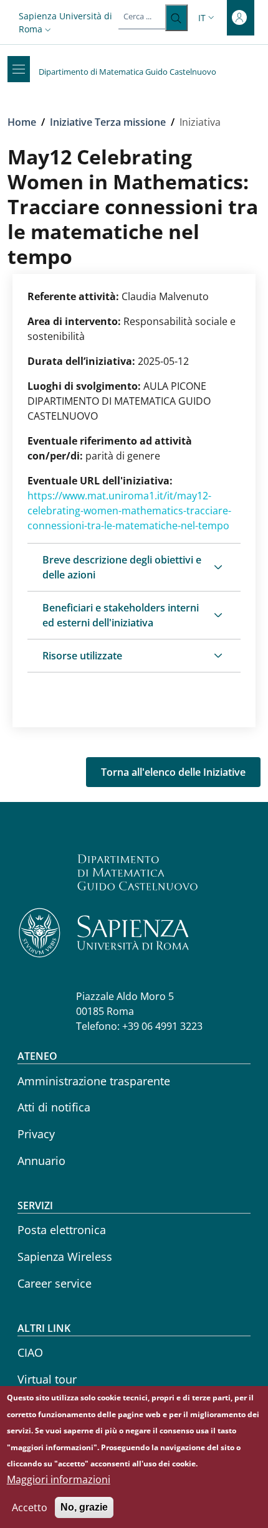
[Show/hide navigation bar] (18, 69)
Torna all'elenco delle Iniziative (173, 772)
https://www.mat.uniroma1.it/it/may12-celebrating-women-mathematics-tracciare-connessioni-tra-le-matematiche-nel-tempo (129, 510)
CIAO (30, 1352)
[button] (68, 22)
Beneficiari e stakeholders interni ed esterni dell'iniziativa (120, 615)
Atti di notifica (53, 1107)
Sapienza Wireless (64, 1256)
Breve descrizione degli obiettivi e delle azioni (121, 567)
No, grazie (84, 1507)
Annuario (41, 1160)
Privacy (36, 1133)
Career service (54, 1283)
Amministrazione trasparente (93, 1080)
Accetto (29, 1507)
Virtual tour (47, 1379)
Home (21, 122)
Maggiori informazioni (58, 1479)
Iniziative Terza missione (108, 122)
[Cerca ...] (176, 17)
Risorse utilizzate (82, 656)
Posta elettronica (61, 1229)
